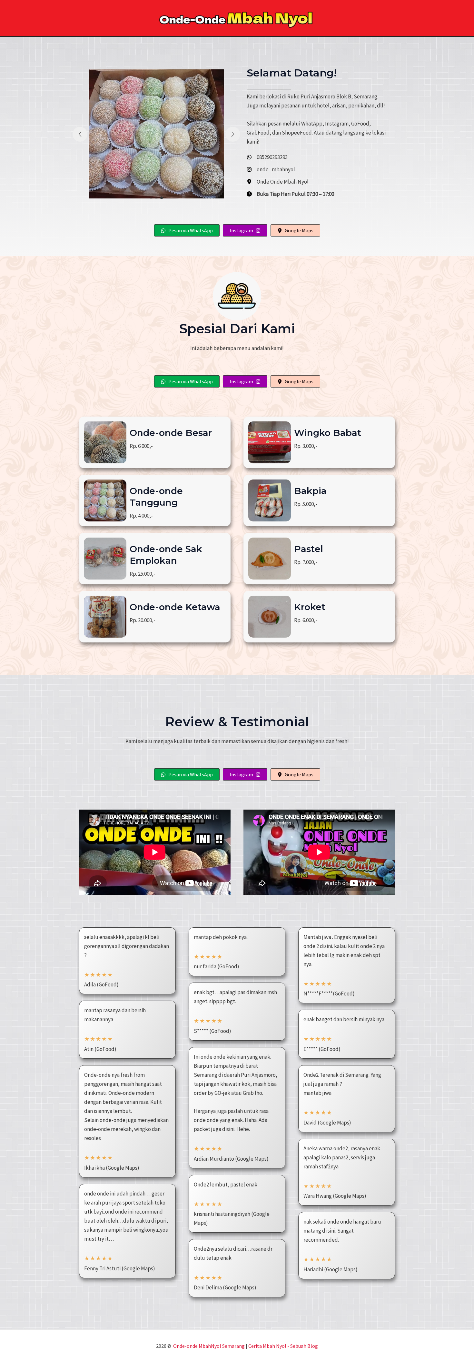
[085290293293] (267, 157)
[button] (151, 198)
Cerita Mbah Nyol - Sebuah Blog (283, 1346)
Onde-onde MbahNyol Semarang (209, 1346)
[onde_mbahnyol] (271, 169)
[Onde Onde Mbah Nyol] (278, 181)
